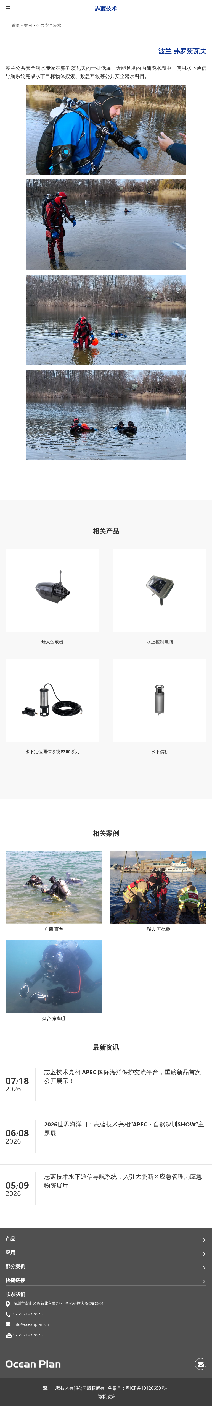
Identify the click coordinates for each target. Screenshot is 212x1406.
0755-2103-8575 (28, 1313)
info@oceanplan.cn (31, 1324)
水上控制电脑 (160, 642)
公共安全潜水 (48, 25)
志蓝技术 (106, 8)
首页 (16, 25)
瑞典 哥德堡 (158, 929)
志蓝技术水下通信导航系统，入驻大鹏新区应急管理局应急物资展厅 (123, 1181)
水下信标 (160, 751)
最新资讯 (106, 1048)
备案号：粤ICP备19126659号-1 (138, 1388)
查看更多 (197, 1103)
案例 (28, 25)
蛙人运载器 (52, 642)
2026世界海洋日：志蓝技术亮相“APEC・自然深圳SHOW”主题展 (124, 1128)
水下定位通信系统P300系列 (52, 751)
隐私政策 (106, 1396)
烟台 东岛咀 (53, 1018)
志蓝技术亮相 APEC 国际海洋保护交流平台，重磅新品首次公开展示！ (122, 1076)
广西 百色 (53, 929)
